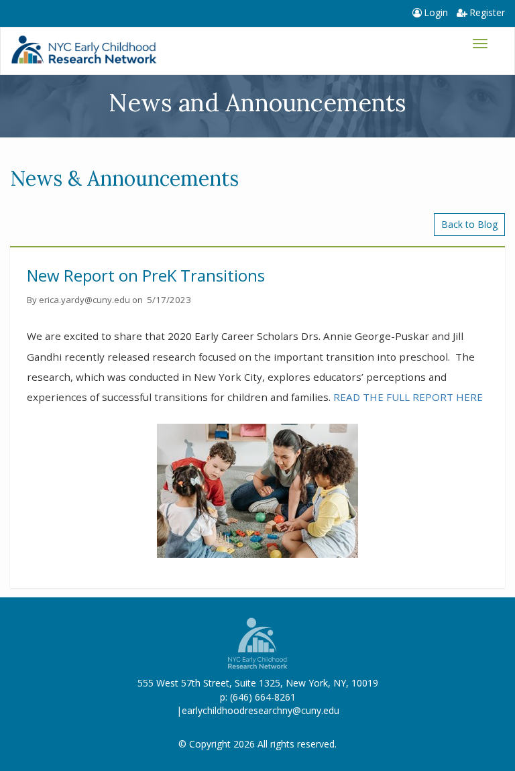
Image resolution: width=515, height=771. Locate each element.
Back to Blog (469, 224)
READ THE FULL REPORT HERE (408, 397)
